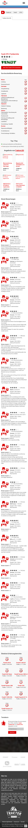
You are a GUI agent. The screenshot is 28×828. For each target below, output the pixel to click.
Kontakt (23, 821)
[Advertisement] (14, 37)
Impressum (16, 821)
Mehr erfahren (19, 826)
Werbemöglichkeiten (7, 821)
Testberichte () (6, 18)
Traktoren (8, 12)
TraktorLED (19, 150)
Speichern (12, 732)
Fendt (15, 12)
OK (25, 826)
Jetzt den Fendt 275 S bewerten (12, 67)
